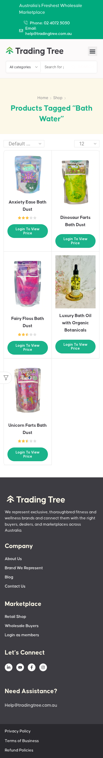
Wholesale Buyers (22, 626)
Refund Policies (19, 750)
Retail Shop (15, 617)
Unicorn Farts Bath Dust (27, 429)
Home (42, 97)
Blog (9, 577)
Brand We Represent (24, 568)
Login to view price (28, 231)
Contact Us (15, 586)
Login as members (22, 635)
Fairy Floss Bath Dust (27, 322)
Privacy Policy (18, 731)
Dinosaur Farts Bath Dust (75, 221)
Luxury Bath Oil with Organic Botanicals (75, 322)
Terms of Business (22, 741)
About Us (13, 559)
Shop (58, 97)
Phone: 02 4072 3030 (50, 23)
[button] (92, 51)
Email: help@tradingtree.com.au (48, 31)
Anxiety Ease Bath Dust (27, 206)
